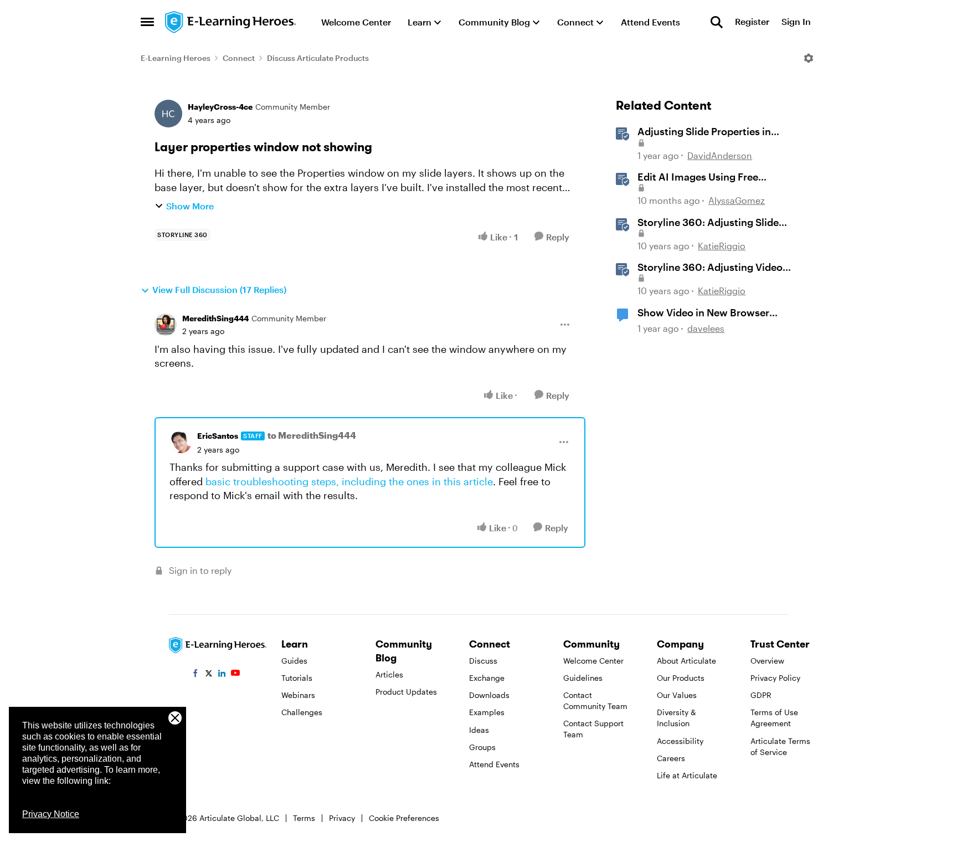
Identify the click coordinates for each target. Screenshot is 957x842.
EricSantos (217, 435)
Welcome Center (593, 660)
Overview (767, 660)
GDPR (760, 695)
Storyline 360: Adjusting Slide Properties (708, 222)
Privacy (342, 818)
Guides (294, 660)
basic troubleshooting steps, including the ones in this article (349, 481)
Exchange (487, 677)
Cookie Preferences (404, 818)
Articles (389, 674)
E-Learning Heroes (175, 58)
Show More (190, 206)
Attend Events (494, 764)
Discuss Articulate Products (318, 58)
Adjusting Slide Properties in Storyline (704, 131)
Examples (487, 712)
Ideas (479, 730)
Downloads (489, 695)
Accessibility (680, 741)
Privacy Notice (50, 814)
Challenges (301, 712)
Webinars (298, 695)
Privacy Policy (775, 677)
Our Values (677, 695)
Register (752, 22)
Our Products (680, 677)
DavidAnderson (719, 155)
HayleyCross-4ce (220, 106)
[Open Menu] (808, 58)
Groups (482, 747)
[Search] (716, 22)
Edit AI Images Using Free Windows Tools (697, 177)
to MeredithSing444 (311, 435)
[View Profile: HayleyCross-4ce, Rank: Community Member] (168, 113)
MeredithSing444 (215, 318)
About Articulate (686, 660)
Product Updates (406, 691)
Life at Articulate (687, 775)
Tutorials (296, 677)
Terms (304, 818)
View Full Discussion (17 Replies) (219, 289)
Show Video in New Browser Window (703, 313)
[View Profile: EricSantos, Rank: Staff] (180, 442)
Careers (671, 758)
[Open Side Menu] (147, 22)
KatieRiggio (721, 245)
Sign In (796, 22)
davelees (705, 328)
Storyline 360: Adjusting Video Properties (710, 267)
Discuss (483, 660)
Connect (239, 58)
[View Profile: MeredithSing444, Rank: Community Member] (166, 325)
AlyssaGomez (736, 200)
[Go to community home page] (231, 22)
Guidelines (583, 677)
